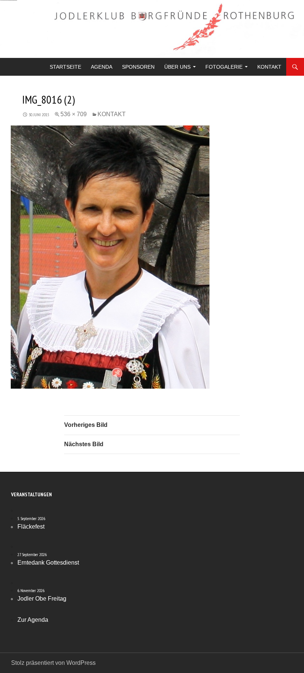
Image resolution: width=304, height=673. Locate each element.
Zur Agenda (32, 620)
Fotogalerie (223, 67)
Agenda (101, 67)
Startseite (65, 67)
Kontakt (269, 67)
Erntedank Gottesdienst (48, 562)
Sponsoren (138, 67)
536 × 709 (73, 114)
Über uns (177, 67)
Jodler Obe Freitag (41, 598)
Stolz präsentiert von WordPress (53, 663)
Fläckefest (30, 526)
